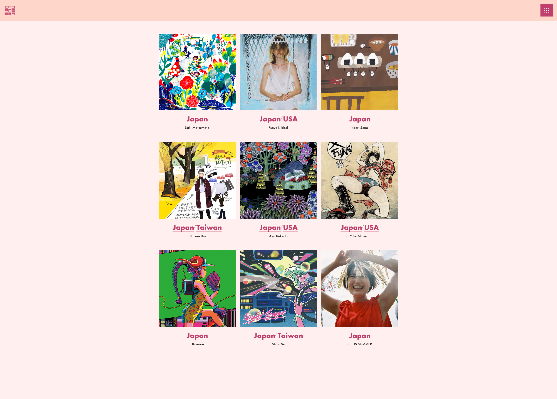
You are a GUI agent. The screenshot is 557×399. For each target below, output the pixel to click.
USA (290, 119)
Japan (197, 119)
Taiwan (209, 227)
